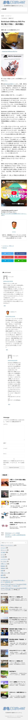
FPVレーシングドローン (7, 545)
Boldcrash (4, 247)
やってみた (4, 561)
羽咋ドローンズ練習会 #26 (16, 661)
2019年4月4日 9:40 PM (12, 360)
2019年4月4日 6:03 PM (10, 316)
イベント (3, 547)
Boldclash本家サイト (10, 84)
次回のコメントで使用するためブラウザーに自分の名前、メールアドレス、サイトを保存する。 (13, 462)
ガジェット (4, 550)
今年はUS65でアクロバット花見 (17, 650)
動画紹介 (3, 566)
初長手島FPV (12, 671)
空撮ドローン (4, 573)
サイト (4, 453)
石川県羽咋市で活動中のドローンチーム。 (14, 712)
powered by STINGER (16, 717)
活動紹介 (3, 568)
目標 (2, 570)
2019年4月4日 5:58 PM (8, 281)
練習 (2, 575)
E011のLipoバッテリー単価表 (12, 533)
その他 (2, 557)
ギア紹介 (3, 552)
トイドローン (5, 245)
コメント (5, 424)
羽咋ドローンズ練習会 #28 (16, 597)
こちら (5, 80)
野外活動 (3, 577)
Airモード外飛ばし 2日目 (17, 491)
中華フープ (11, 245)
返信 (5, 305)
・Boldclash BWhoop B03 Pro (9, 51)
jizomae (12, 311)
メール (5, 448)
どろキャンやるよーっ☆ (15, 607)
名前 (4, 443)
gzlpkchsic (8, 582)
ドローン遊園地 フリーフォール (17, 681)
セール (2, 554)
